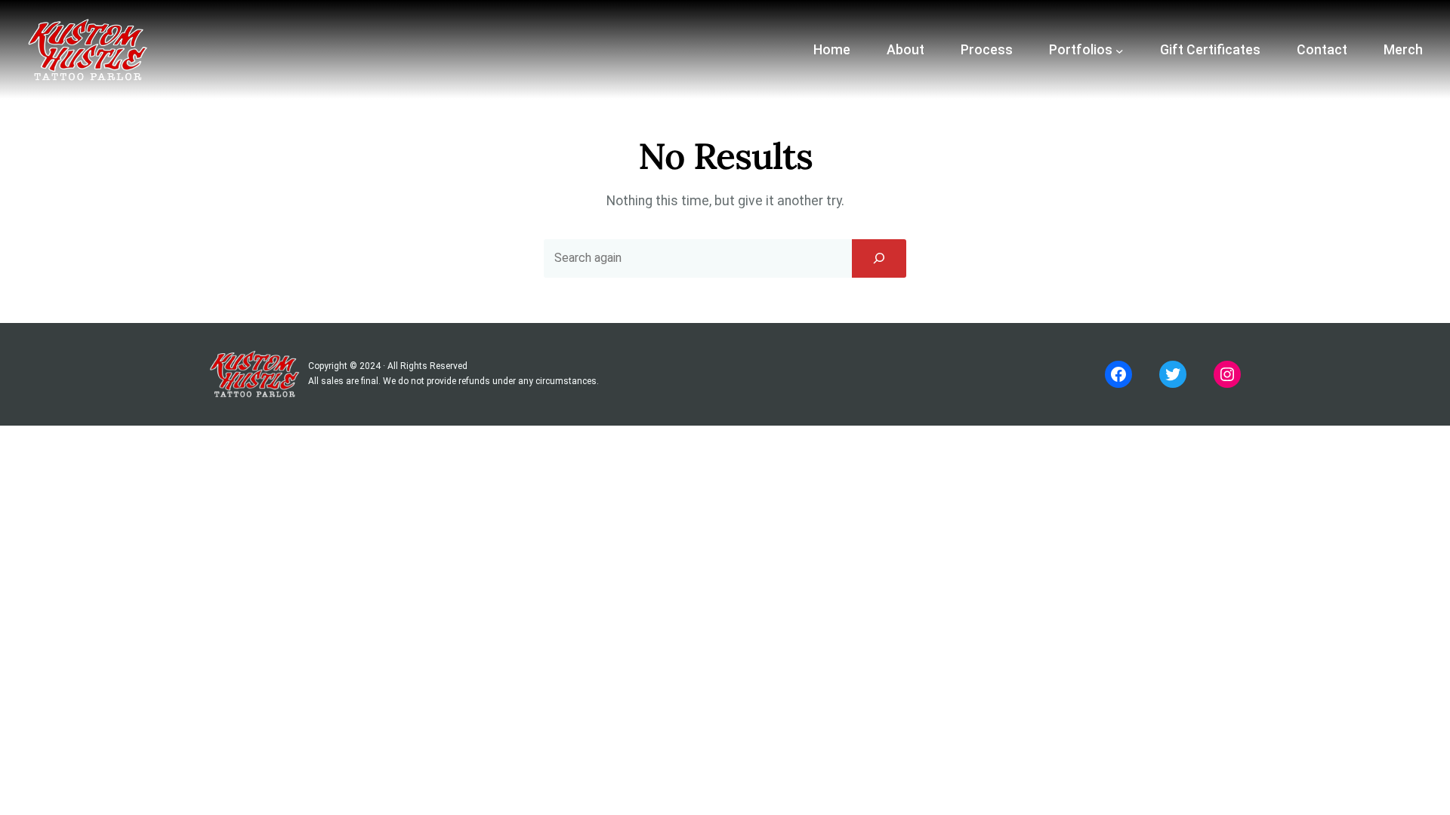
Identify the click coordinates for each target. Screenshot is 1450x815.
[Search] (879, 258)
